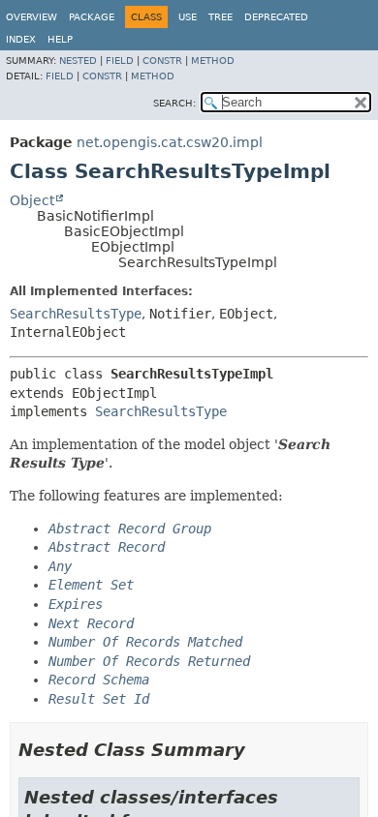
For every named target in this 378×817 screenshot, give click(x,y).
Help (60, 39)
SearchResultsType (76, 313)
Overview (31, 17)
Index (21, 39)
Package (91, 17)
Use (187, 17)
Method (213, 60)
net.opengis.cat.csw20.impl (170, 142)
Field (120, 60)
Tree (220, 17)
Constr (162, 60)
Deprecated (276, 17)
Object (32, 200)
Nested (78, 60)
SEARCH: (174, 103)
